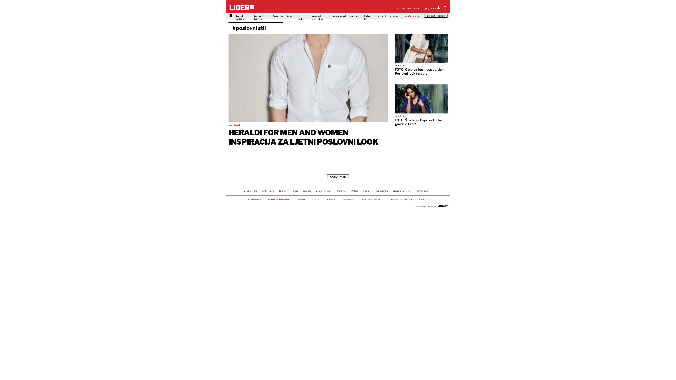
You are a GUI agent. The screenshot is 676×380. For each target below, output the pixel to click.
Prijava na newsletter (279, 199)
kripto (290, 16)
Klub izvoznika (381, 191)
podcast (355, 16)
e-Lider (401, 8)
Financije (283, 191)
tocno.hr (423, 199)
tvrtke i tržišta (258, 17)
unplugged (339, 16)
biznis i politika (239, 17)
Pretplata (413, 8)
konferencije (412, 16)
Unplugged (341, 191)
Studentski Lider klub (402, 191)
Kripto (295, 191)
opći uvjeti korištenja (370, 199)
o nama (315, 199)
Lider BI (367, 17)
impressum (331, 199)
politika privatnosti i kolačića (399, 199)
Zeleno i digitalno (323, 191)
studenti (395, 16)
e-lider (301, 199)
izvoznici (381, 16)
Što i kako (307, 191)
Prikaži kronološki (436, 16)
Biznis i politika (250, 191)
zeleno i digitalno (317, 17)
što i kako (301, 17)
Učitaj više (338, 176)
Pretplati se (254, 199)
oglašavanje (348, 199)
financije (278, 16)
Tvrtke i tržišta (268, 191)
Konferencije (422, 191)
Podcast (354, 191)
